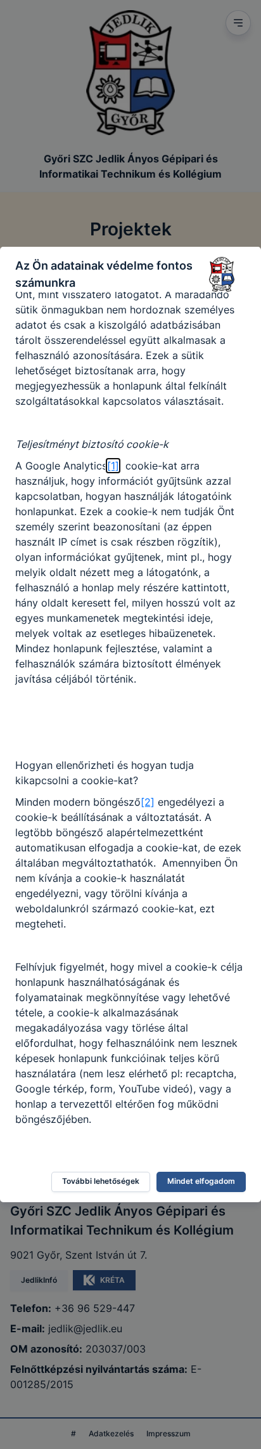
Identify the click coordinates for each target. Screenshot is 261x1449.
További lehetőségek (100, 1181)
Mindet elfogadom (201, 1181)
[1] (113, 465)
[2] (148, 802)
